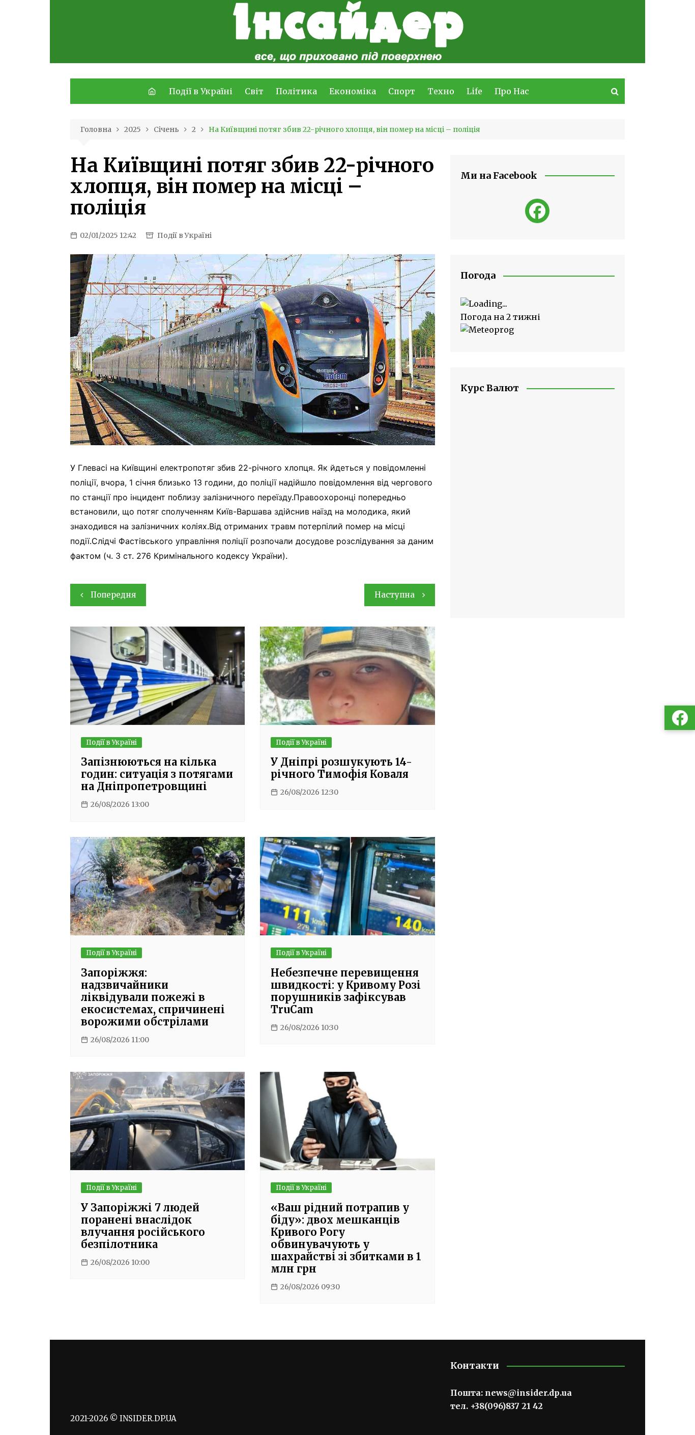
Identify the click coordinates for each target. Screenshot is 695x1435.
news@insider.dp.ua (528, 1393)
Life (474, 91)
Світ (254, 91)
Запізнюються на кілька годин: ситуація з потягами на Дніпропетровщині (157, 774)
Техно (440, 91)
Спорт (401, 91)
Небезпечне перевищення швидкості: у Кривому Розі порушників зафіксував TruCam (346, 991)
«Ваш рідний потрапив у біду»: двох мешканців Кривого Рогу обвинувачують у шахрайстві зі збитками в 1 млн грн (346, 1238)
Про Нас (512, 91)
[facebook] (537, 211)
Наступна (394, 595)
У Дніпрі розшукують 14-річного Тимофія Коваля (341, 767)
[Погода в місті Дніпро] (537, 304)
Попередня (113, 595)
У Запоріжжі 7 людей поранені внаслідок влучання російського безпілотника (143, 1226)
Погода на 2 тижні (500, 317)
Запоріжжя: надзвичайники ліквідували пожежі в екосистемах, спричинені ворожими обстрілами (153, 997)
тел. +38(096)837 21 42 (496, 1406)
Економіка (352, 91)
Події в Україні (201, 91)
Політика (296, 91)
